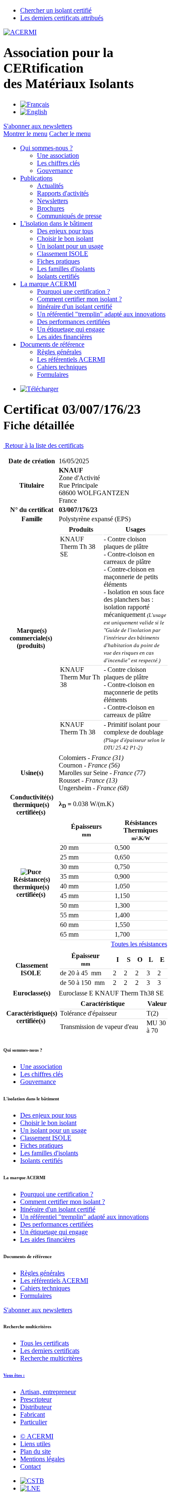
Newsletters (52, 200)
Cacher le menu (70, 133)
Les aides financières (64, 336)
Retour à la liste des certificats (43, 445)
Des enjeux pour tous (65, 231)
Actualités (50, 185)
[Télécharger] (39, 388)
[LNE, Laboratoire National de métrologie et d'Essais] (30, 1488)
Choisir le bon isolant (65, 238)
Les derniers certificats (49, 1350)
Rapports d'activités (63, 193)
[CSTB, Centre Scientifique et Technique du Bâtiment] (32, 1480)
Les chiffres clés (58, 163)
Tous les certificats (44, 1343)
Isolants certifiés (58, 276)
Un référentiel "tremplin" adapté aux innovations (101, 314)
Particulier (33, 1422)
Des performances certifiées (73, 321)
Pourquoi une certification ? (73, 291)
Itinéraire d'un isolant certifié (74, 306)
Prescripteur (36, 1399)
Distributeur (36, 1406)
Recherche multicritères (51, 1358)
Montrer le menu (25, 133)
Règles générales (59, 351)
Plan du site (35, 1451)
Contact (30, 1466)
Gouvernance (55, 170)
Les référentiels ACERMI (71, 359)
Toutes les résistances (139, 944)
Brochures (50, 208)
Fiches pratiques (58, 261)
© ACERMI (36, 1436)
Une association (58, 155)
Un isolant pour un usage (70, 246)
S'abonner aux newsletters (37, 1310)
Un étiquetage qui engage (71, 329)
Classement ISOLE (62, 253)
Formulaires (52, 374)
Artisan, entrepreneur (48, 1391)
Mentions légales (42, 1458)
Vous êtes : (14, 1375)
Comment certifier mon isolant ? (79, 299)
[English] (33, 111)
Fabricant (32, 1414)
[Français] (34, 104)
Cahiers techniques (62, 367)
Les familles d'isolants (66, 268)
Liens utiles (35, 1443)
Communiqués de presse (69, 215)
